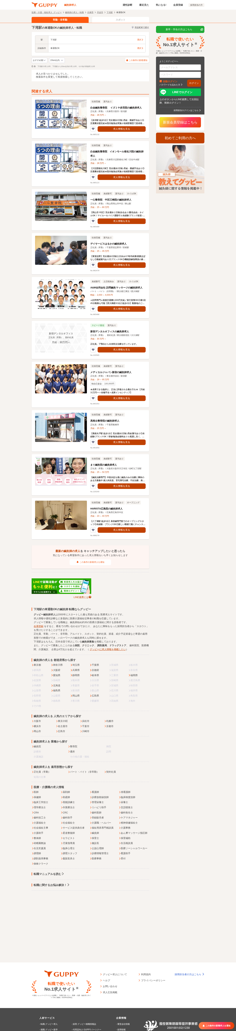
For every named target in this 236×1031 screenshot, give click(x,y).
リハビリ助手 (99, 807)
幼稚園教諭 (40, 843)
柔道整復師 (69, 833)
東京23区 (63, 721)
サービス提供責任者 (73, 827)
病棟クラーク (41, 863)
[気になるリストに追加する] (93, 129)
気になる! (161, 4)
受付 (123, 858)
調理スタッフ (70, 853)
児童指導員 (69, 843)
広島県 (95, 695)
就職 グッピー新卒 (49, 1029)
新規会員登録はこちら (180, 122)
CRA (36, 812)
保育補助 (125, 838)
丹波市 (100, 12)
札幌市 (110, 721)
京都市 (110, 726)
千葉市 (85, 726)
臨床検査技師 (128, 797)
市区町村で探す (142, 27)
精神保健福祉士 (129, 822)
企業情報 (121, 1017)
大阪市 (37, 721)
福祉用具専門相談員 (103, 827)
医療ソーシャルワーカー (134, 848)
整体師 (37, 838)
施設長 (95, 843)
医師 (36, 792)
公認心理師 (98, 848)
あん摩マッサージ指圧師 (134, 833)
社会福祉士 (69, 822)
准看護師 (125, 792)
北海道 (56, 685)
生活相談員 (127, 843)
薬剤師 (66, 792)
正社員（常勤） (42, 771)
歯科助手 (67, 817)
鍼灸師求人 (70, 4)
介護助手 (38, 833)
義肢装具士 (69, 858)
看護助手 (125, 853)
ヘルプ (106, 980)
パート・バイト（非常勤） (84, 771)
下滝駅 (110, 12)
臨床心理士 (69, 848)
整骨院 (73, 746)
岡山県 (76, 695)
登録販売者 (98, 817)
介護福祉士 (40, 822)
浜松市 (85, 721)
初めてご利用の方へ (180, 138)
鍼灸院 (37, 746)
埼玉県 (76, 665)
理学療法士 (40, 807)
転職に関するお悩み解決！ (50, 885)
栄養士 (124, 802)
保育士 (95, 838)
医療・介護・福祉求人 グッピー (47, 12)
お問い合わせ (110, 986)
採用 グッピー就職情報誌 (84, 1024)
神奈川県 (58, 665)
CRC (65, 812)
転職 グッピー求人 (49, 1024)
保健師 (37, 797)
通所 (72, 751)
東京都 (37, 665)
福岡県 (134, 675)
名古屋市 (63, 726)
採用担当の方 (196, 5)
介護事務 (125, 827)
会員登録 (178, 4)
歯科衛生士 (127, 812)
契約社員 (111, 771)
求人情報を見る (121, 128)
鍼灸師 (95, 833)
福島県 (56, 690)
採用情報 (121, 1029)
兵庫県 (90, 12)
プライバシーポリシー (153, 980)
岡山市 (37, 731)
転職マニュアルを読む (47, 873)
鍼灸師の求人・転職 (74, 12)
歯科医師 (96, 812)
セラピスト (69, 838)
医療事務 (96, 858)
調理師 (37, 853)
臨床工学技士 (41, 802)
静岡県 (76, 675)
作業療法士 (69, 807)
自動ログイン (170, 81)
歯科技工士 (40, 817)
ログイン (194, 83)
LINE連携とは (81, 597)
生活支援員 (40, 848)
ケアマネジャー (129, 817)
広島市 (61, 731)
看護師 (95, 792)
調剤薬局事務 (41, 858)
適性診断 (127, 4)
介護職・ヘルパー (101, 822)
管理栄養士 (98, 802)
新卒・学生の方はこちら (179, 29)
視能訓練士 (69, 802)
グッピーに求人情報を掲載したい (108, 649)
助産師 (66, 797)
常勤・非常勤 (60, 19)
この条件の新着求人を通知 (91, 562)
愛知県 (56, 675)
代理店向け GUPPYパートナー (87, 1029)
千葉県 (95, 665)
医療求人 (105, 614)
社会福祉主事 (41, 827)
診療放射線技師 (100, 797)
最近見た (144, 4)
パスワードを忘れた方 (169, 85)
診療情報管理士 (100, 853)
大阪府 (56, 670)
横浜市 (37, 726)
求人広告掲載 (110, 992)
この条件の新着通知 (138, 60)
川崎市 (85, 731)
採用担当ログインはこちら (186, 110)
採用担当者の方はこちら (188, 974)
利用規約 (146, 974)
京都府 (95, 670)
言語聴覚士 (127, 807)
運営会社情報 (123, 1024)
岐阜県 (95, 675)
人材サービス (47, 1017)
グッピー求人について (115, 974)
